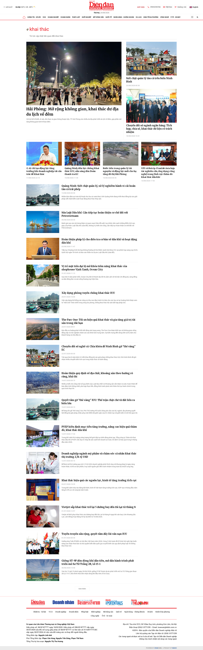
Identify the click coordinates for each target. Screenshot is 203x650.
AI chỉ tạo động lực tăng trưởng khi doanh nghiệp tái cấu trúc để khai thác (43, 171)
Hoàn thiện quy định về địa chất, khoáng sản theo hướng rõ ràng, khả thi (97, 375)
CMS (158, 648)
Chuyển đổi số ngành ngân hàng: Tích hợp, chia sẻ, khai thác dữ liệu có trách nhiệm (149, 128)
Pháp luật (76, 17)
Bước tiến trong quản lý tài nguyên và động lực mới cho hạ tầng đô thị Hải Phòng (119, 171)
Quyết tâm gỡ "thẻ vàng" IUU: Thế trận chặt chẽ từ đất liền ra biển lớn (98, 402)
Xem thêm (82, 589)
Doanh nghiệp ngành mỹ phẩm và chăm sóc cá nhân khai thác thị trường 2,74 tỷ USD (99, 455)
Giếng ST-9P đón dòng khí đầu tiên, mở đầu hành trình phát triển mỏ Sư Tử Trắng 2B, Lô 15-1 (98, 562)
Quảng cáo (181, 7)
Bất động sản (98, 17)
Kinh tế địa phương (150, 17)
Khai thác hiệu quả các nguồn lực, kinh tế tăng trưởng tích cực (99, 480)
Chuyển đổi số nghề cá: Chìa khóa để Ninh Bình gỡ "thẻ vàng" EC (98, 348)
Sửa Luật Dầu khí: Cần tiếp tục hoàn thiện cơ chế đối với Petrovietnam (95, 214)
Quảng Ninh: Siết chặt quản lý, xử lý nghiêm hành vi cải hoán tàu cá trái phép (98, 187)
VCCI (44, 17)
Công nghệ (164, 17)
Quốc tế (108, 17)
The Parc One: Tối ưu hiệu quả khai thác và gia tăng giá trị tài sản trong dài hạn (98, 321)
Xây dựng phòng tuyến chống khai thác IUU (88, 292)
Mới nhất (9, 7)
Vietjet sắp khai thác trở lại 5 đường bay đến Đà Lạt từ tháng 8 (99, 507)
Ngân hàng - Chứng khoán (123, 17)
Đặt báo (169, 7)
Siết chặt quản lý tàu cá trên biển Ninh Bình (149, 80)
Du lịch (139, 17)
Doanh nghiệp (53, 17)
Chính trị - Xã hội (34, 17)
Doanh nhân (65, 17)
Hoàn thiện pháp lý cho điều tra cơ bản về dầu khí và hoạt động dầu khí (99, 241)
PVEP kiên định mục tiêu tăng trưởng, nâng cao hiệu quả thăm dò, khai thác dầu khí (99, 428)
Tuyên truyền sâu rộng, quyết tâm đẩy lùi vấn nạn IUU (94, 533)
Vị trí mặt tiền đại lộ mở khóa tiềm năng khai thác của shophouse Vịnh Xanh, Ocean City (94, 268)
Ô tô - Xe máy (175, 17)
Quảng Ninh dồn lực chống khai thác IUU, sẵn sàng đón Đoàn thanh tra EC (82, 171)
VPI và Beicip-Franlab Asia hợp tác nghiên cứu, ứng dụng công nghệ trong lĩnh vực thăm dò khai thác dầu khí (158, 173)
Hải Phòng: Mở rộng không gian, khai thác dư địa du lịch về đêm (72, 112)
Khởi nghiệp (86, 17)
